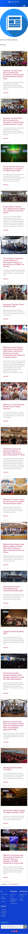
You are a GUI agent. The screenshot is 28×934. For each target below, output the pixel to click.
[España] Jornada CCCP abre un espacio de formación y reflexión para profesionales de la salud (13, 121)
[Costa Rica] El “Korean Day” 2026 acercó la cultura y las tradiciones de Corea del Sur (14, 210)
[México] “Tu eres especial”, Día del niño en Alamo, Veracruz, (14, 407)
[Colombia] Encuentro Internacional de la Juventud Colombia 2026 (13, 589)
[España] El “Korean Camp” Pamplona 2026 (13, 305)
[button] (24, 5)
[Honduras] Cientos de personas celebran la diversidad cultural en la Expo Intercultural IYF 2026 (13, 452)
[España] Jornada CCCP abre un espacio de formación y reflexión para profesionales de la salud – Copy (13, 75)
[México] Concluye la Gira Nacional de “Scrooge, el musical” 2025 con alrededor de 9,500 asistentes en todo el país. (13, 859)
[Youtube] (16, 931)
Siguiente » (16, 884)
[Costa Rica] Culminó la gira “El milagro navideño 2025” (14, 811)
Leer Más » (6, 92)
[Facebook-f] (12, 931)
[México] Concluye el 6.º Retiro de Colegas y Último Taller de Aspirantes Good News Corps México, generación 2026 (13, 725)
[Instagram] (14, 931)
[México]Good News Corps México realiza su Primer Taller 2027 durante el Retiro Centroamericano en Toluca (13, 548)
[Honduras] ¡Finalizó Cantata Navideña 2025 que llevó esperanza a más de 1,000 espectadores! (13, 676)
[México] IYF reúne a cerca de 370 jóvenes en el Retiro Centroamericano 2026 (13, 501)
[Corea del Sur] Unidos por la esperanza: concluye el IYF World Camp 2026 (13, 169)
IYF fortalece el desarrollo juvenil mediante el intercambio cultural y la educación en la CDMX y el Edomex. (13, 262)
